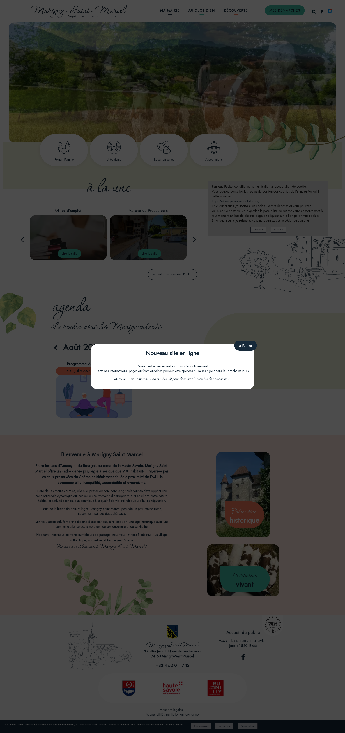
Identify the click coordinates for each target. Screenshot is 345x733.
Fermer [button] (246, 345)
